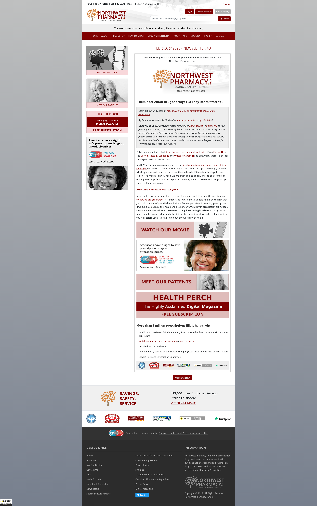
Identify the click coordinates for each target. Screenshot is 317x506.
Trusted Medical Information (150, 474)
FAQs (175, 35)
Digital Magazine (144, 488)
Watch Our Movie (183, 403)
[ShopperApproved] (136, 418)
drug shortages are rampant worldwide (186, 152)
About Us (91, 460)
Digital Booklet (143, 484)
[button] (6, 502)
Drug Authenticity (158, 35)
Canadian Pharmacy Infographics (152, 479)
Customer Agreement (146, 460)
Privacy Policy (142, 465)
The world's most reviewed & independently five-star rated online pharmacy (158, 28)
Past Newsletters (182, 377)
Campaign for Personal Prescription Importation (183, 433)
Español (227, 3)
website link (211, 125)
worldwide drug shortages (149, 199)
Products (117, 35)
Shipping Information (97, 484)
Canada (162, 155)
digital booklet (196, 125)
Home (95, 35)
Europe (217, 152)
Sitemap (139, 469)
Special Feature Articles (98, 493)
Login (189, 11)
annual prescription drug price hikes (194, 120)
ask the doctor (187, 341)
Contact (220, 35)
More (207, 35)
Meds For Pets (93, 479)
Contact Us (92, 469)
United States (148, 155)
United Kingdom (182, 155)
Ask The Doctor (94, 465)
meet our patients (167, 341)
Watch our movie (148, 341)
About (105, 35)
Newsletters (92, 488)
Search (225, 18)
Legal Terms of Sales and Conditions (154, 455)
